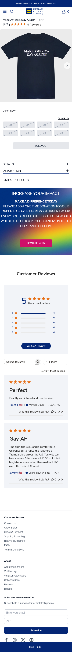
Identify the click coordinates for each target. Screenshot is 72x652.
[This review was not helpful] (59, 412)
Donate (8, 588)
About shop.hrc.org (14, 566)
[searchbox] (19, 362)
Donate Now (36, 243)
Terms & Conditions (14, 549)
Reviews (8, 584)
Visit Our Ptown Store (15, 575)
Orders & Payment (13, 532)
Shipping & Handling (14, 536)
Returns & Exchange (14, 540)
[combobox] (54, 371)
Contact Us (10, 523)
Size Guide (63, 118)
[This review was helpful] (52, 412)
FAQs (7, 545)
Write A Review (36, 346)
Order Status (10, 527)
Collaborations (12, 580)
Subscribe (36, 630)
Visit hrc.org (10, 571)
